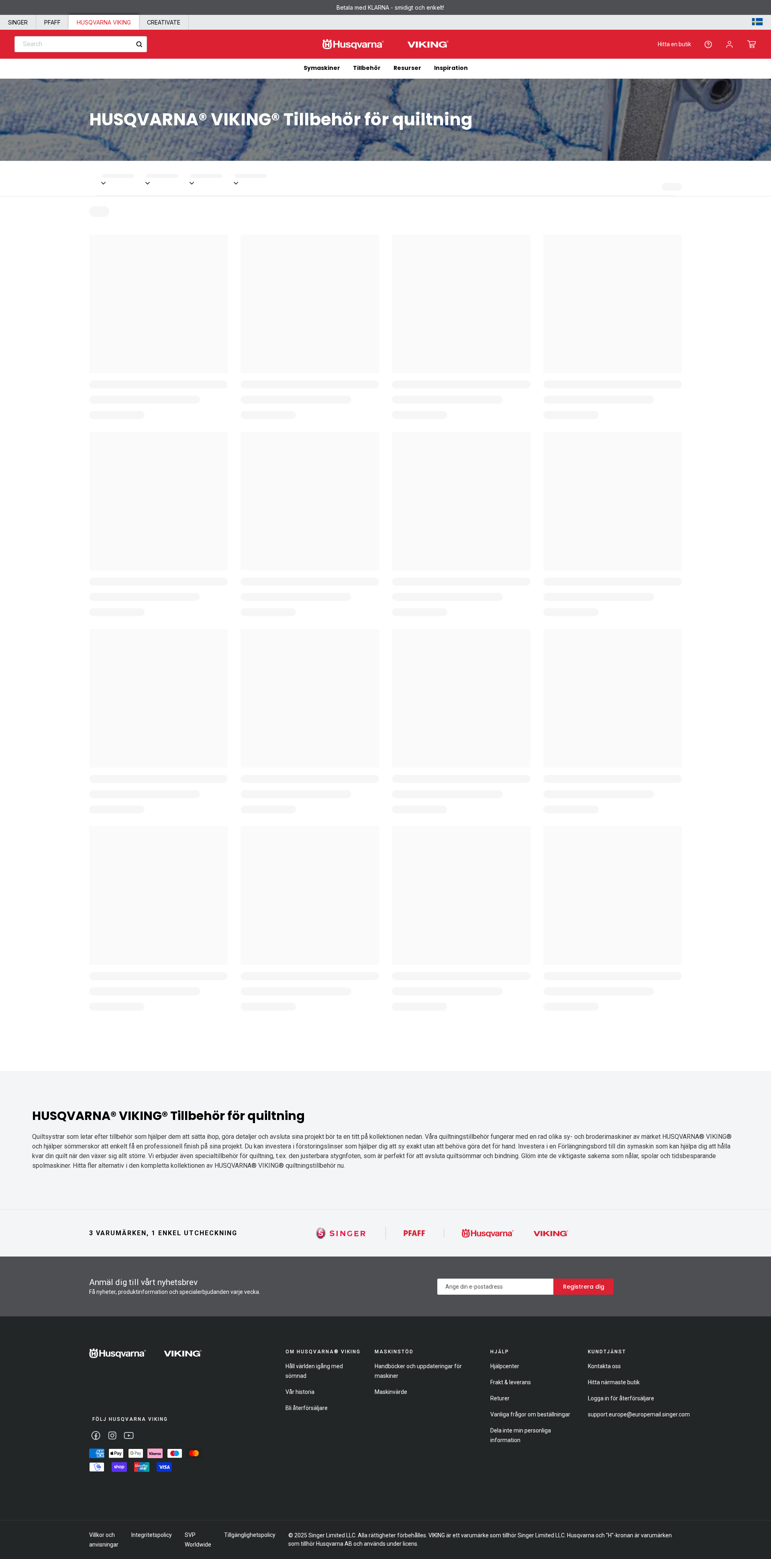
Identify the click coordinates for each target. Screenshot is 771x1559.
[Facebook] (95, 1435)
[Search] (139, 44)
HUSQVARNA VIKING (104, 22)
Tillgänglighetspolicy (249, 1535)
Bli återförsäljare (307, 1408)
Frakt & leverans (510, 1382)
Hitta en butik (674, 44)
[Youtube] (128, 1435)
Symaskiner (322, 68)
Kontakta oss (604, 1366)
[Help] (708, 44)
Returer (500, 1398)
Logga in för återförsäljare (621, 1398)
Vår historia (300, 1392)
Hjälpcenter (504, 1366)
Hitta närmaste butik (614, 1382)
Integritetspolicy (151, 1535)
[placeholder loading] (124, 178)
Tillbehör (367, 68)
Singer (18, 22)
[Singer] (341, 1233)
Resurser (407, 68)
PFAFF (52, 22)
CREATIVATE (163, 22)
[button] (752, 44)
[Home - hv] (385, 44)
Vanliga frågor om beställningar (530, 1414)
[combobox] (80, 44)
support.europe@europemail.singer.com (639, 1414)
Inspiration (451, 68)
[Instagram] (112, 1435)
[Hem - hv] (145, 1353)
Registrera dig (583, 1287)
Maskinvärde (391, 1392)
